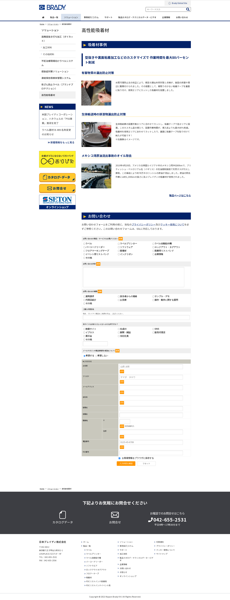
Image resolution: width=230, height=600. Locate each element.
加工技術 (123, 554)
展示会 (89, 336)
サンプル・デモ (162, 296)
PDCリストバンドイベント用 (98, 585)
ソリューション (71, 17)
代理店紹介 (91, 300)
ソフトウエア (91, 565)
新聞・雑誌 (125, 332)
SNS (157, 329)
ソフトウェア (126, 247)
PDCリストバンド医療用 (96, 581)
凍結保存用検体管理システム (56, 78)
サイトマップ (161, 554)
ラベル (89, 243)
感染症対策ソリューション (55, 71)
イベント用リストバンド (97, 254)
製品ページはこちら (180, 195)
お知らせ (123, 572)
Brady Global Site (179, 3)
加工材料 (47, 47)
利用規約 (160, 542)
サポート (108, 17)
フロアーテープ (92, 573)
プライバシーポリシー (144, 224)
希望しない (102, 355)
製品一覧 (54, 17)
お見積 (123, 300)
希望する (90, 355)
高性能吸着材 (48, 95)
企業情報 (166, 17)
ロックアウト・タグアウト (167, 247)
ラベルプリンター (128, 243)
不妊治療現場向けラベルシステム (57, 63)
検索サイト (91, 329)
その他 (89, 258)
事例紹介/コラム (91, 17)
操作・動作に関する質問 (166, 300)
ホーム (86, 542)
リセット (146, 463)
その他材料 (48, 54)
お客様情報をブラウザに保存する (137, 458)
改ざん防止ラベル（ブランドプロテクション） (57, 86)
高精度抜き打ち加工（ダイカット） (57, 38)
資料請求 (90, 296)
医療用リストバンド (164, 251)
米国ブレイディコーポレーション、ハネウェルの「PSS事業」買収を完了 (57, 119)
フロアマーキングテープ (97, 251)
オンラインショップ (128, 576)
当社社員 (124, 336)
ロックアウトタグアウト (96, 569)
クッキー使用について (172, 224)
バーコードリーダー (95, 247)
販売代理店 (160, 332)
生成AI (123, 329)
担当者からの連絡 (128, 296)
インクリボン (126, 254)
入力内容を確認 (126, 463)
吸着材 (123, 251)
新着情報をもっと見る (62, 142)
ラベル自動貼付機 (163, 243)
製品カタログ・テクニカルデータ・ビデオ (137, 17)
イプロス (90, 332)
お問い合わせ (182, 17)
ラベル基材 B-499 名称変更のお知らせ (56, 132)
